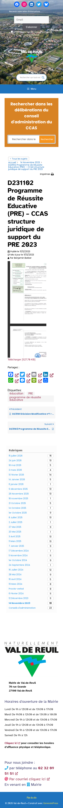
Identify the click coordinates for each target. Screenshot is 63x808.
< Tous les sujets (18, 158)
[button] (47, 174)
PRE (30, 393)
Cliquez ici (11, 743)
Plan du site (31, 797)
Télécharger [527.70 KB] (21, 359)
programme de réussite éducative (25, 398)
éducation (16, 393)
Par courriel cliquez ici (27, 779)
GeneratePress (50, 803)
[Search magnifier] (43, 77)
